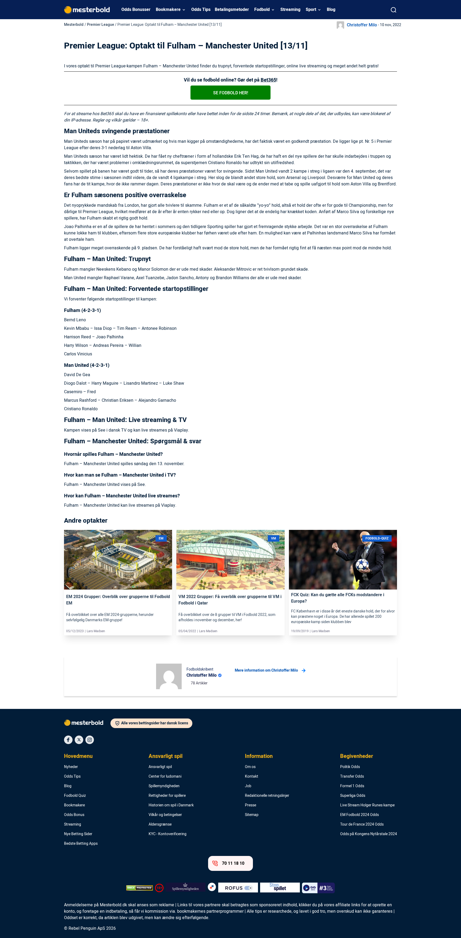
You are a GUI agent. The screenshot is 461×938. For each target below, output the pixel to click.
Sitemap (252, 815)
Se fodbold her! (230, 93)
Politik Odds (350, 767)
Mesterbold (74, 24)
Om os (250, 767)
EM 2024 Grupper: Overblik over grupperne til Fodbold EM (118, 600)
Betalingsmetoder (232, 9)
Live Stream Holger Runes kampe (367, 805)
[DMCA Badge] (139, 888)
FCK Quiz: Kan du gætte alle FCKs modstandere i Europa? (337, 598)
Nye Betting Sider (78, 834)
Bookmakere (168, 9)
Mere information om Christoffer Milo (266, 670)
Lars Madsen (96, 631)
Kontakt (251, 776)
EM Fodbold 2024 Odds (359, 815)
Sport (311, 9)
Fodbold (262, 9)
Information (259, 756)
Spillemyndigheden (164, 786)
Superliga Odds (352, 795)
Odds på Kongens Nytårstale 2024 (368, 834)
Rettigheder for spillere (167, 795)
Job (248, 786)
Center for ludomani (165, 776)
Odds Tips (200, 9)
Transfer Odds (352, 776)
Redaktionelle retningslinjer (267, 795)
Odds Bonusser (135, 9)
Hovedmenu (78, 756)
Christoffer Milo (362, 25)
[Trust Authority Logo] (185, 888)
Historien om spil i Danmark (171, 805)
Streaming (290, 9)
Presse (250, 805)
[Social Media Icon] (68, 740)
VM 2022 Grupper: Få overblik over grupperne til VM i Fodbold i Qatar (229, 600)
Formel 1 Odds (352, 786)
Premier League (100, 24)
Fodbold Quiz (75, 795)
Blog (331, 9)
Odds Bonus (74, 815)
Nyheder (71, 767)
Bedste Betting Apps (81, 843)
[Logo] (87, 723)
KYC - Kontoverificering (167, 834)
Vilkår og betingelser (165, 815)
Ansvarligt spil (165, 756)
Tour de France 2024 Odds (362, 824)
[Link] (118, 560)
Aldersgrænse (160, 824)
